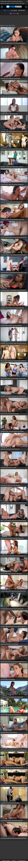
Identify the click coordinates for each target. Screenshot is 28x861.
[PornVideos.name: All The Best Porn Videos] (14, 7)
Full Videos (14, 10)
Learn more (21, 3)
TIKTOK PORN (21, 10)
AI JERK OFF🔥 (15, 13)
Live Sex (7, 10)
